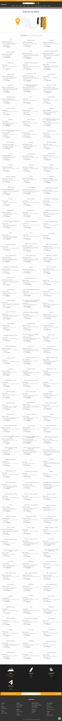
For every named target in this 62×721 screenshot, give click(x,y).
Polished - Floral (19, 707)
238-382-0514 (28, 499)
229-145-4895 (8, 635)
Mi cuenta (36, 3)
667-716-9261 (49, 533)
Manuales (48, 713)
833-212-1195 (49, 590)
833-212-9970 (28, 590)
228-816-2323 (28, 635)
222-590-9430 (28, 465)
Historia (24, 0)
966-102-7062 (8, 114)
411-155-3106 (49, 295)
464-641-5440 (8, 329)
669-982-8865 (49, 556)
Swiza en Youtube (60, 693)
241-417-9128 (28, 601)
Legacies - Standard (34, 707)
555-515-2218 (49, 193)
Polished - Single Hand (20, 705)
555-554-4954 (49, 148)
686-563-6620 (8, 57)
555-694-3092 (49, 182)
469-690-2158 (28, 318)
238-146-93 (7, 499)
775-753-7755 (49, 352)
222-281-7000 (49, 466)
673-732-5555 (28, 556)
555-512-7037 (28, 182)
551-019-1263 (28, 272)
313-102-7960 (49, 420)
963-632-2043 (8, 80)
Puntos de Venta (35, 0)
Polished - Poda (19, 706)
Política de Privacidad (50, 715)
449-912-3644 (8, 46)
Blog (47, 0)
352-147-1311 (28, 409)
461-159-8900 (28, 284)
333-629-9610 (49, 386)
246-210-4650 (49, 488)
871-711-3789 (28, 227)
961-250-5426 (8, 125)
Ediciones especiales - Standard (36, 704)
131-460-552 (48, 227)
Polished (18, 703)
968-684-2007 (49, 69)
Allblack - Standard (3, 712)
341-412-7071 (49, 397)
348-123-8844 (8, 363)
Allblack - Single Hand (4, 713)
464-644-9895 (28, 329)
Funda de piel (33, 711)
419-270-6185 (49, 329)
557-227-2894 (49, 261)
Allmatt (2, 706)
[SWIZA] (3, 4)
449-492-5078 (49, 46)
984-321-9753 (8, 420)
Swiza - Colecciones (29, 0)
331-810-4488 (49, 363)
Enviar (44, 693)
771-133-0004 (28, 352)
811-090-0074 (49, 431)
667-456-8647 (8, 544)
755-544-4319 (8, 340)
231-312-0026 (49, 499)
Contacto (59, 0)
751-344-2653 (8, 431)
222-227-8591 (8, 488)
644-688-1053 (8, 567)
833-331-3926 (8, 601)
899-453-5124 (8, 590)
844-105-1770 (49, 216)
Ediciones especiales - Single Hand (37, 705)
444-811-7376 (8, 534)
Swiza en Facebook (56, 693)
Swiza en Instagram (57, 693)
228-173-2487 (49, 250)
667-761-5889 (28, 533)
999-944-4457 (8, 658)
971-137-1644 (8, 465)
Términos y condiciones (50, 714)
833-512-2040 (49, 567)
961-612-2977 (28, 114)
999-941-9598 (49, 646)
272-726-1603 (28, 624)
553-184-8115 (8, 194)
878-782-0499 (8, 216)
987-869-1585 (28, 522)
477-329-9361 (8, 307)
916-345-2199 (49, 80)
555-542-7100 (28, 159)
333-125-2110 (8, 386)
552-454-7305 (8, 148)
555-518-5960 (49, 159)
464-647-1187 (49, 318)
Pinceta (33, 712)
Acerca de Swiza (19, 0)
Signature (3, 703)
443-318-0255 (28, 420)
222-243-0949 (49, 476)
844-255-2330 (28, 216)
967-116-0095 (28, 91)
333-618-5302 (28, 363)
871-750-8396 (8, 227)
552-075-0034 (28, 250)
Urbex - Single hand (34, 706)
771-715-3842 (8, 352)
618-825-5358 (49, 238)
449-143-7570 (28, 46)
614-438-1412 (49, 125)
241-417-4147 (49, 601)
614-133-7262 (28, 125)
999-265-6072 (28, 658)
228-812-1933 (49, 635)
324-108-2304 (28, 431)
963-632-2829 (28, 80)
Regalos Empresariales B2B (53, 0)
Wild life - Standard (19, 715)
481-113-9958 (49, 522)
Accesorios (34, 709)
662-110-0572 (28, 567)
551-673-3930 (28, 193)
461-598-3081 (28, 295)
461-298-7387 (8, 295)
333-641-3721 (8, 397)
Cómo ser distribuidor (42, 0)
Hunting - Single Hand (20, 711)
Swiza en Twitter (59, 693)
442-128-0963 (8, 522)
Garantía (48, 712)
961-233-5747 (49, 114)
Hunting (18, 709)
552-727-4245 (28, 148)
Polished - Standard (19, 704)
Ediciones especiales (35, 703)
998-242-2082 (28, 476)
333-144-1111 (28, 386)
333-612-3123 (28, 397)
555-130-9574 (8, 159)
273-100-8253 (8, 624)
